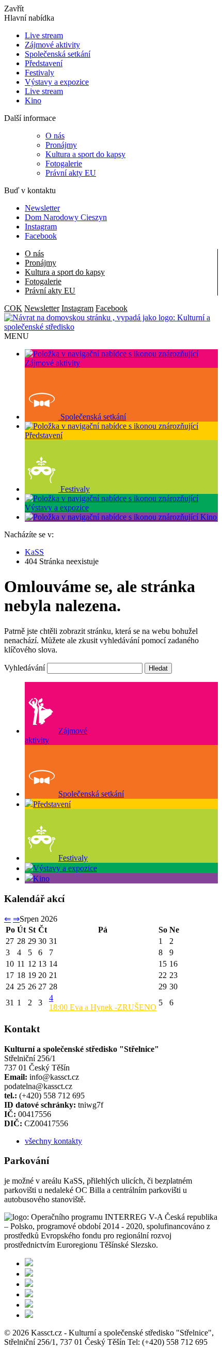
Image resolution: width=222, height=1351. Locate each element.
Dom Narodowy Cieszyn (66, 217)
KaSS (34, 552)
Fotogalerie (63, 163)
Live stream (44, 35)
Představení (43, 63)
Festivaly (39, 72)
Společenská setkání (57, 54)
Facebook (41, 235)
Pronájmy (61, 145)
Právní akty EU (70, 172)
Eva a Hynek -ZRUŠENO (102, 1007)
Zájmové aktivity (52, 44)
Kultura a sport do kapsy (85, 154)
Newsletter (42, 208)
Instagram (41, 226)
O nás (55, 135)
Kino (33, 100)
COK (13, 308)
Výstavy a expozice (57, 81)
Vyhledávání (24, 667)
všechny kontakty (53, 1141)
